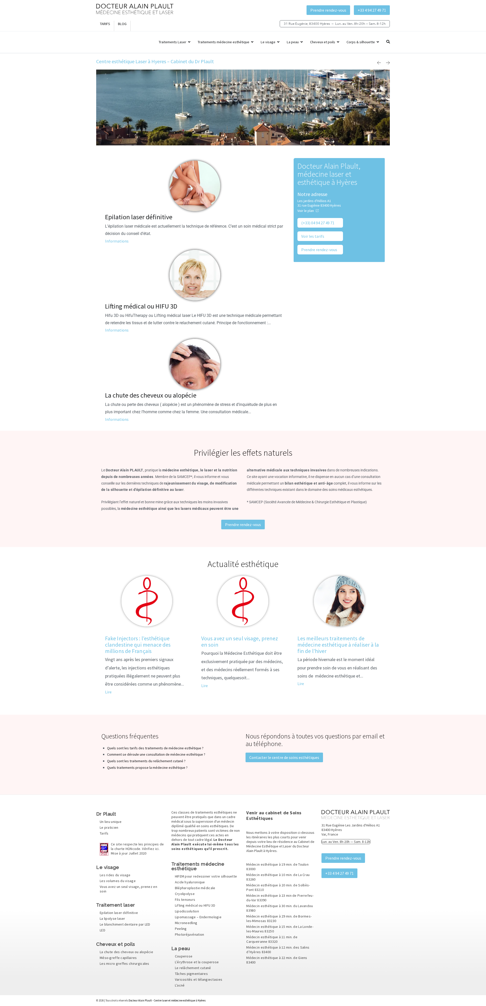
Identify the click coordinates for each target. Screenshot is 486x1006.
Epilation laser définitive (138, 217)
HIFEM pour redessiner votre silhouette (206, 876)
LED (102, 930)
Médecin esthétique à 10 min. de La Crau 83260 (278, 877)
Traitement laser (115, 905)
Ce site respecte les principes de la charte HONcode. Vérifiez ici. (137, 849)
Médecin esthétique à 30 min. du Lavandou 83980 (279, 908)
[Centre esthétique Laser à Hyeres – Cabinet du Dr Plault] (134, 13)
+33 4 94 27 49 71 (372, 10)
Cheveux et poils (322, 42)
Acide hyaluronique (190, 882)
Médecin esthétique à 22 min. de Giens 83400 (276, 960)
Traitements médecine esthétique (223, 42)
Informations (117, 241)
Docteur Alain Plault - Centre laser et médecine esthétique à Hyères (167, 1000)
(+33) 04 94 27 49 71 (317, 222)
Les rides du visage (115, 875)
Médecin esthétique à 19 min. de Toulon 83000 (277, 866)
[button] (379, 62)
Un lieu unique (111, 822)
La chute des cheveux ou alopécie (150, 395)
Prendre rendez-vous (328, 10)
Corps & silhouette (361, 42)
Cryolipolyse (185, 894)
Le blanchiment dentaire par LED (125, 924)
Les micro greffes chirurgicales (124, 963)
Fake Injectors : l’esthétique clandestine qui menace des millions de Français (138, 644)
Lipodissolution (187, 911)
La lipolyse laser (112, 918)
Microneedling (186, 923)
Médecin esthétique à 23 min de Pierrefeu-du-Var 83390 (279, 897)
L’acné (180, 985)
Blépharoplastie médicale (195, 888)
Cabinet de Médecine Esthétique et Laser (280, 843)
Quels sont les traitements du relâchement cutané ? (146, 761)
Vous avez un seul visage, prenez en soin (239, 641)
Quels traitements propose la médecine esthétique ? (147, 767)
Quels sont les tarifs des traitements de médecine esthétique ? (155, 748)
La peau (293, 42)
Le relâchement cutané (193, 968)
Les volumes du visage (118, 881)
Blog (122, 23)
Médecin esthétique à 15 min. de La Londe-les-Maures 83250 (279, 928)
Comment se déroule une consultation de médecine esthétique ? (156, 754)
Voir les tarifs (312, 236)
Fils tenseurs (185, 900)
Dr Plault (106, 814)
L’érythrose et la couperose (197, 962)
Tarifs (105, 23)
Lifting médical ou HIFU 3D (141, 306)
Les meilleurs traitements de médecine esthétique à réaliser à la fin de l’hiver (338, 644)
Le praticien (109, 827)
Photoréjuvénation (189, 934)
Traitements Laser (172, 42)
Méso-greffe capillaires (118, 957)
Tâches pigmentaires (191, 973)
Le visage (268, 42)
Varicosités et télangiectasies (198, 979)
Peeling (181, 929)
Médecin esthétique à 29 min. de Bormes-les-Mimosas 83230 (279, 918)
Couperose (184, 956)
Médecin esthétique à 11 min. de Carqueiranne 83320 (271, 939)
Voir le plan (305, 210)
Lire (108, 691)
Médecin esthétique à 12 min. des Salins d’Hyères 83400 (277, 949)
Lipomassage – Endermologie (198, 917)
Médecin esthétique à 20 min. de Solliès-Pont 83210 (278, 887)
